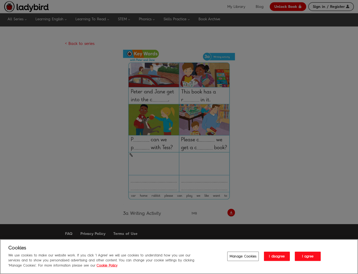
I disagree (277, 256)
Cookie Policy (107, 265)
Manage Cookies (243, 256)
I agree (307, 256)
